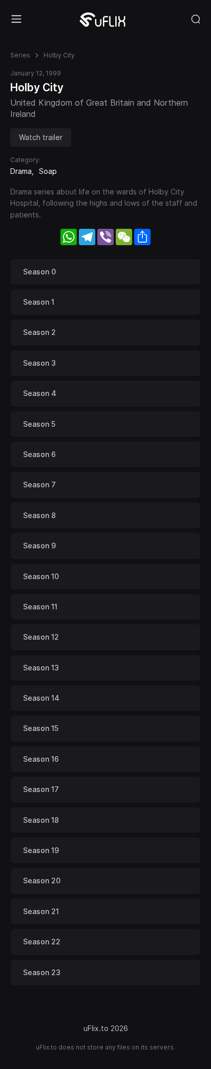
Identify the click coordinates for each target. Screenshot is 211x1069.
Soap (48, 171)
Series (20, 55)
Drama (21, 171)
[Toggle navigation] (16, 19)
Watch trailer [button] (40, 137)
